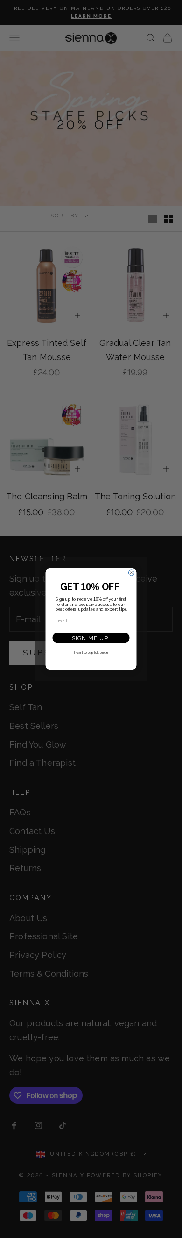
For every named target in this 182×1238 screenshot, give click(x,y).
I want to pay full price (91, 653)
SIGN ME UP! (91, 637)
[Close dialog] (131, 573)
